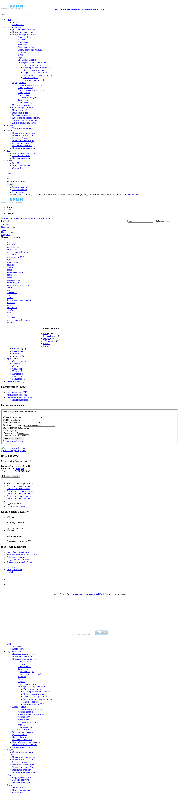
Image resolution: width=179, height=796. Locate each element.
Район (6, 420)
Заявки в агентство (21, 155)
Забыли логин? (19, 189)
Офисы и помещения (28, 97)
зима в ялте (12, 307)
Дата (3, 229)
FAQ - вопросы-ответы (18, 559)
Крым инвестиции (21, 105)
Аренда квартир (25, 87)
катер (9, 270)
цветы (10, 297)
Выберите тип (10, 428)
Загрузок (5, 234)
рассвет (10, 323)
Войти (10, 184)
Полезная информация (23, 140)
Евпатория (17, 374)
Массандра (17, 351)
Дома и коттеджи (26, 47)
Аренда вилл (24, 92)
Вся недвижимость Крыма (19, 397)
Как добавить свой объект (19, 552)
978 (18, 471)
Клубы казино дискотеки (35, 72)
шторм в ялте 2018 (15, 257)
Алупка (16, 356)
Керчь (15, 371)
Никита (46, 343)
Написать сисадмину (17, 506)
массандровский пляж (17, 252)
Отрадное (17, 348)
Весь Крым (17, 163)
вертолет (11, 302)
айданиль (11, 244)
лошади (10, 265)
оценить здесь (134, 194)
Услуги (10, 125)
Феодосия (17, 369)
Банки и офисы (30, 77)
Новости (11, 130)
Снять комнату (25, 102)
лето (9, 312)
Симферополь (19, 361)
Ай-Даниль (48, 341)
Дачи (20, 55)
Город (6, 422)
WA (22, 468)
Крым (9, 358)
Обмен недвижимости (23, 108)
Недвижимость (14, 27)
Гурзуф (46, 338)
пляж (9, 295)
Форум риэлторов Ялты (23, 153)
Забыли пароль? (20, 187)
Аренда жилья (19, 82)
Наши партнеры (20, 400)
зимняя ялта (12, 249)
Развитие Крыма (20, 138)
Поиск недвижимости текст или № (20, 412)
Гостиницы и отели (32, 65)
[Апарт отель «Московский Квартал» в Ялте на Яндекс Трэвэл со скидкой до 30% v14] (25, 218)
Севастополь (13, 381)
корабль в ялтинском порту (20, 285)
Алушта (16, 364)
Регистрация (18, 192)
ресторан (11, 315)
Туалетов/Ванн (10, 435)
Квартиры (23, 39)
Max (18, 468)
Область (7, 417)
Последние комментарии (24, 148)
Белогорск (17, 376)
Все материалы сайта (22, 145)
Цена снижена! (19, 110)
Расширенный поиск (13, 441)
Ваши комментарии (21, 158)
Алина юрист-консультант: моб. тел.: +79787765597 (19, 497)
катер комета (13, 247)
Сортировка (7, 227)
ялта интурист (13, 282)
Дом (9, 19)
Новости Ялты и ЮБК (23, 135)
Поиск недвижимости (22, 32)
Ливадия (5, 224)
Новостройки (24, 37)
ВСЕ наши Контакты (10, 476)
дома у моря (12, 262)
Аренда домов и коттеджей (31, 90)
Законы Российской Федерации (22, 554)
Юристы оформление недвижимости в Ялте (77, 9)
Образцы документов (17, 557)
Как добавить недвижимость (26, 118)
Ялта (45, 333)
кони (9, 305)
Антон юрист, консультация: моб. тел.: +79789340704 (20, 492)
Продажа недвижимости (24, 34)
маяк (9, 290)
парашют (11, 317)
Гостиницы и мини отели (30, 85)
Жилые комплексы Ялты (24, 123)
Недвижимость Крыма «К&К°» (86, 594)
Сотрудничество (14, 569)
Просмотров (7, 232)
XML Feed (12, 572)
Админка (16, 22)
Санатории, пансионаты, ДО (37, 67)
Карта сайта (18, 24)
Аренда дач (23, 95)
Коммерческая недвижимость (32, 62)
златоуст (11, 287)
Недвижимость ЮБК (17, 392)
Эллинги (22, 52)
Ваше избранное (20, 113)
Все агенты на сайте (22, 115)
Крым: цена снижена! (17, 395)
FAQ (9, 150)
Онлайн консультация (22, 128)
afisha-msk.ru (175, 445)
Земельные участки (27, 60)
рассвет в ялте (13, 280)
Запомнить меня (14, 181)
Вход (9, 173)
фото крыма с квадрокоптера (20, 300)
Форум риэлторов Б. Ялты (19, 562)
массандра (12, 242)
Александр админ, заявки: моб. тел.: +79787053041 (19, 487)
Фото (9, 160)
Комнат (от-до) (10, 430)
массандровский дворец (18, 320)
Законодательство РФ (22, 143)
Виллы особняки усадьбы (30, 50)
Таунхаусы (23, 45)
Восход (46, 346)
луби (9, 260)
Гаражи (21, 57)
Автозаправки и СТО (33, 80)
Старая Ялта (18, 168)
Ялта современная (21, 165)
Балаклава (17, 379)
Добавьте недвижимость (24, 29)
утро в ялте (12, 254)
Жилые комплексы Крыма (24, 120)
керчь (9, 275)
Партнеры (11, 567)
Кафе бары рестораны (33, 70)
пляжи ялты (12, 267)
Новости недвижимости (23, 133)
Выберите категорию (13, 425)
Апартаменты (24, 42)
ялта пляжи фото (15, 272)
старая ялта (12, 292)
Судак (15, 366)
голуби (10, 310)
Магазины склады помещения (37, 75)
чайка (9, 277)
